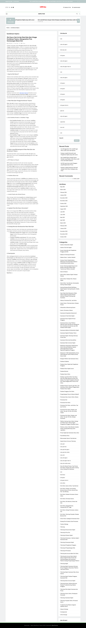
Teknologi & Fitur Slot (65, 532)
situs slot (62, 455)
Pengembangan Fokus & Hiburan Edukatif (69, 394)
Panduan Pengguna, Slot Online (67, 391)
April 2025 (62, 220)
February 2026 (63, 192)
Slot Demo (62, 474)
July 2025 (62, 211)
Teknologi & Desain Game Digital (67, 529)
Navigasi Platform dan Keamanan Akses (69, 358)
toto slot (62, 127)
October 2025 (63, 203)
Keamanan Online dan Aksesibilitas (68, 340)
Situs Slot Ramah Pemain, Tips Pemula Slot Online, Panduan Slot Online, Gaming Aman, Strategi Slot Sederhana (69, 468)
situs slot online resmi (65, 463)
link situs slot (63, 50)
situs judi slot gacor (64, 449)
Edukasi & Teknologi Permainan (67, 254)
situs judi (62, 444)
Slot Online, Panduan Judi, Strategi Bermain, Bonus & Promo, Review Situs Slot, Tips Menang (69, 490)
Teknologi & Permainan (65, 550)
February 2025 (63, 225)
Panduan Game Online (65, 374)
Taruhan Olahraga (64, 524)
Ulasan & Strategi (64, 609)
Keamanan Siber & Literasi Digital (67, 342)
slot (61, 38)
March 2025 (63, 223)
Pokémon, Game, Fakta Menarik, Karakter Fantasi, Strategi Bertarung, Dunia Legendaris (69, 428)
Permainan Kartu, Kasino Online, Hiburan (69, 397)
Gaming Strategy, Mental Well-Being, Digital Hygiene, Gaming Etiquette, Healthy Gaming (69, 289)
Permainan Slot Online (65, 402)
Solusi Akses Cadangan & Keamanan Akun (69, 518)
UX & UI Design (63, 614)
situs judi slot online (64, 452)
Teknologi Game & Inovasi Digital (67, 580)
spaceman (62, 121)
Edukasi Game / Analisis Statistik (67, 257)
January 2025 (63, 228)
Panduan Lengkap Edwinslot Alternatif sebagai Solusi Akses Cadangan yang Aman (69, 169)
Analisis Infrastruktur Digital (66, 244)
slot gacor (62, 55)
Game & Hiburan (64, 271)
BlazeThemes (55, 625)
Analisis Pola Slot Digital (65, 247)
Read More (9, 273)
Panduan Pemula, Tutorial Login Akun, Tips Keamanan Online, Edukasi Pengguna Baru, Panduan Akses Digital (69, 387)
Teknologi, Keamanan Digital (66, 597)
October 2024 (63, 236)
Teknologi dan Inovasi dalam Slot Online (69, 553)
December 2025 (63, 198)
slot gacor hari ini (24, 93)
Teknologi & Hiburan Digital (66, 535)
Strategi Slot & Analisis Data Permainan (69, 521)
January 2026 (63, 195)
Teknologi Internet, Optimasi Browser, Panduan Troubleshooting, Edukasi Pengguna (68, 585)
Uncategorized (63, 612)
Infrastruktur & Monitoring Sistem (67, 307)
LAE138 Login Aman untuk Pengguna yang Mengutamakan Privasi (58, 1)
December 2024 (63, 231)
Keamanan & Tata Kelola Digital (67, 316)
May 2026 (62, 186)
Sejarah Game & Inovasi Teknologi (68, 441)
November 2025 (63, 200)
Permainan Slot (63, 399)
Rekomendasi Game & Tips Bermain (68, 438)
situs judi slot (63, 446)
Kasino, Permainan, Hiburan (66, 310)
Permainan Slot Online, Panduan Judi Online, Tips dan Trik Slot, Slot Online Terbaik (68, 411)
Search (61, 138)
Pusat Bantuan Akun (64, 435)
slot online (62, 483)
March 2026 (63, 189)
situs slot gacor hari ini (65, 66)
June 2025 (62, 214)
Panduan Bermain (64, 371)
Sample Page (41, 13)
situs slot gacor (63, 44)
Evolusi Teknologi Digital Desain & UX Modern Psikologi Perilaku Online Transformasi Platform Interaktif (68, 267)
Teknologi (62, 527)
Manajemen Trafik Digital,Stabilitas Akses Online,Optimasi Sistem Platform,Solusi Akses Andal (69, 354)
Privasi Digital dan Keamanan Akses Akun (69, 432)
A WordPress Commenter (66, 178)
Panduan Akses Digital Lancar (67, 368)
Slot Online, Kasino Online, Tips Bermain (69, 485)
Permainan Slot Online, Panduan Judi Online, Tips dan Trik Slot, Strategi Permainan (68, 417)
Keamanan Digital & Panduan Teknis (68, 333)
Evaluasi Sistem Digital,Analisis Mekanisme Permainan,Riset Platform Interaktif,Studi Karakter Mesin (68, 262)
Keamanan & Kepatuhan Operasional (68, 313)
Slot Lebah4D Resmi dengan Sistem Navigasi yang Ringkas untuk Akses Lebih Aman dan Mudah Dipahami (50, 20)
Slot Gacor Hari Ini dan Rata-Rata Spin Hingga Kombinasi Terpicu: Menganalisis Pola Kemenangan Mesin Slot (22, 39)
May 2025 (62, 217)
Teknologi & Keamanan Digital (67, 542)
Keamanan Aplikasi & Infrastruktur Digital (69, 330)
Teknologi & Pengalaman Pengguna (68, 545)
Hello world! (76, 178)
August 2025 (63, 209)
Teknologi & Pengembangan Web (67, 548)
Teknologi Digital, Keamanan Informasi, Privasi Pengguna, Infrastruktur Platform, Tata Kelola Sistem (69, 568)
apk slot (62, 110)
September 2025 (64, 206)
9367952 (10, 43)
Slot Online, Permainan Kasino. (67, 498)
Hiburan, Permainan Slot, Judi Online (68, 300)
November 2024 (63, 234)
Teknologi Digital (64, 563)
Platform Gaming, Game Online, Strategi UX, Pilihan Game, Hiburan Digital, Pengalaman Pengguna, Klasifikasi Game (69, 423)
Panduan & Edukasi (64, 361)
